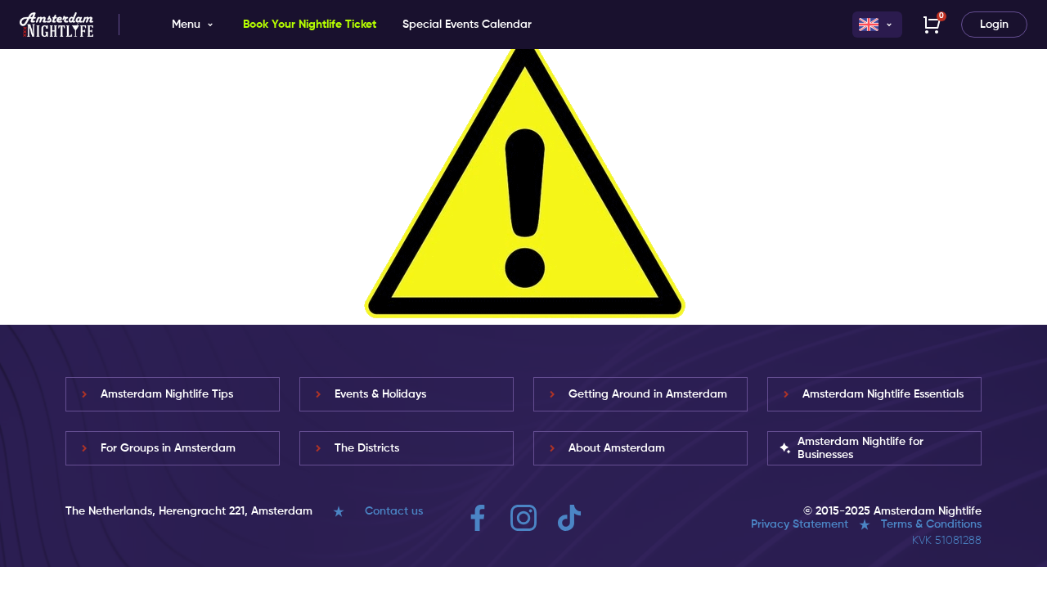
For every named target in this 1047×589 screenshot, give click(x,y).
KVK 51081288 (947, 540)
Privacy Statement (799, 524)
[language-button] (877, 24)
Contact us (394, 511)
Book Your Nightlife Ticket (309, 24)
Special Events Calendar (467, 24)
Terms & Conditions (931, 524)
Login (994, 24)
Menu (186, 24)
